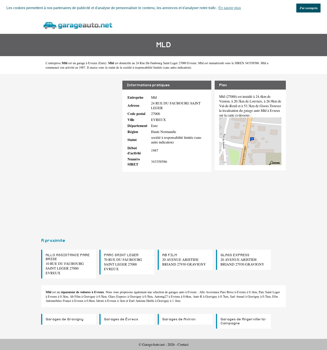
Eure (102, 63)
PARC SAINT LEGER (121, 255)
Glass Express (117, 296)
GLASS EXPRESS (234, 255)
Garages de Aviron (179, 319)
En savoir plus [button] (229, 8)
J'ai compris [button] (308, 8)
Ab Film (75, 296)
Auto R (197, 296)
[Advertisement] (80, 154)
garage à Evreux (87, 63)
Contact (183, 344)
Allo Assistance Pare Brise (216, 292)
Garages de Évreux (121, 319)
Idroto (100, 301)
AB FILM (169, 255)
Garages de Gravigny (64, 319)
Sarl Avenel (237, 296)
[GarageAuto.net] (77, 25)
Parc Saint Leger (269, 292)
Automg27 (161, 296)
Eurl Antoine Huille (141, 301)
